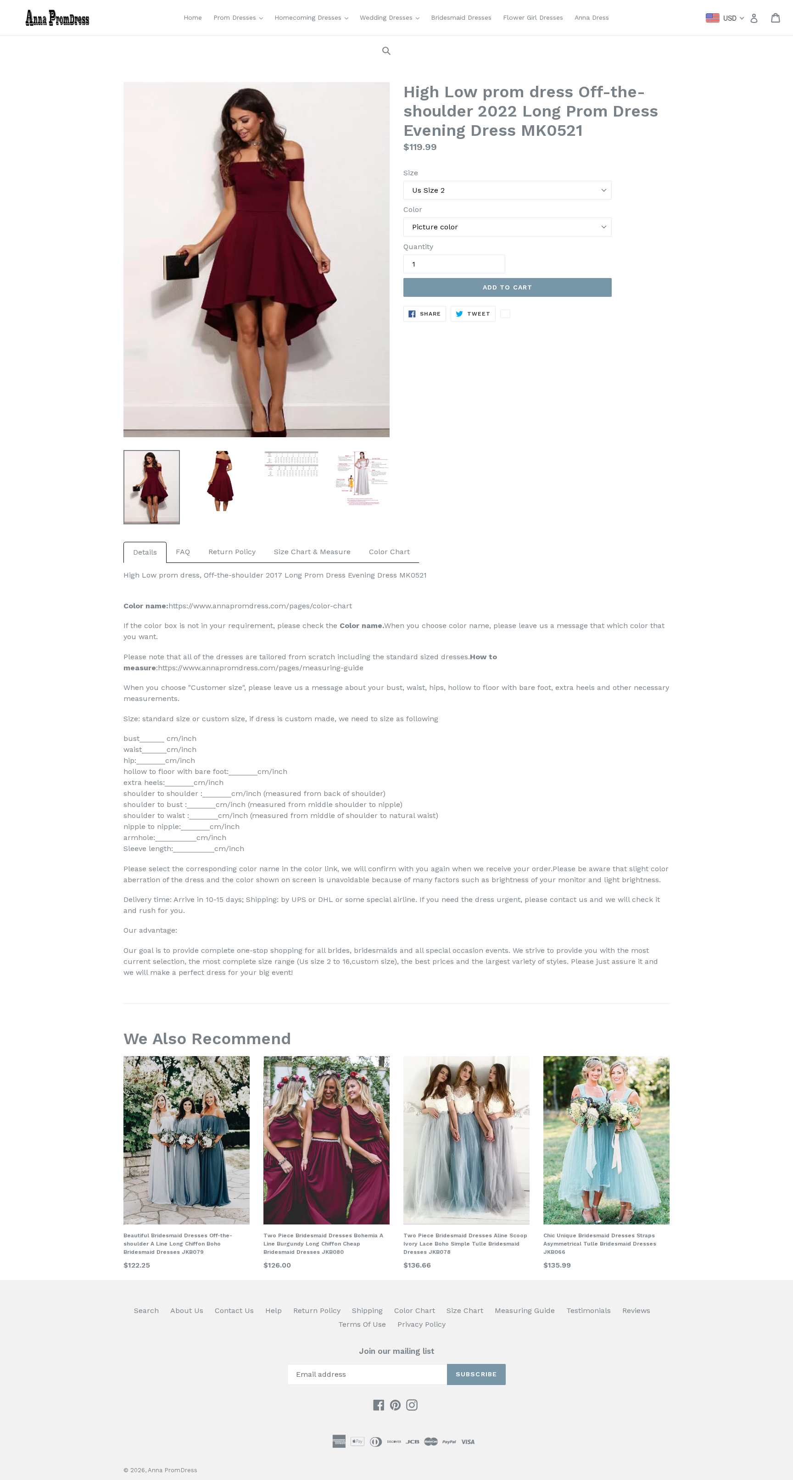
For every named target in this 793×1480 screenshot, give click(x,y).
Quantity (418, 246)
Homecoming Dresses (313, 17)
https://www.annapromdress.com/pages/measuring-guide (260, 667)
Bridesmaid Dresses (461, 17)
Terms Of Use (362, 1324)
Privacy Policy (421, 1324)
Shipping (367, 1310)
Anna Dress (592, 17)
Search (146, 1310)
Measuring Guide (525, 1310)
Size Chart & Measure (312, 551)
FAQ (183, 551)
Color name (361, 625)
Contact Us (234, 1310)
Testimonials (588, 1310)
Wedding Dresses (392, 17)
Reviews (636, 1310)
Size (410, 172)
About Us (186, 1310)
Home (193, 17)
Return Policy (232, 551)
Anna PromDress (172, 1470)
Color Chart (389, 551)
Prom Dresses (240, 17)
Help (273, 1310)
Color (412, 209)
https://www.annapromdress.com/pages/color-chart (260, 605)
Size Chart (465, 1310)
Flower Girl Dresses (533, 17)
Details (145, 552)
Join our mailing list (397, 1351)
